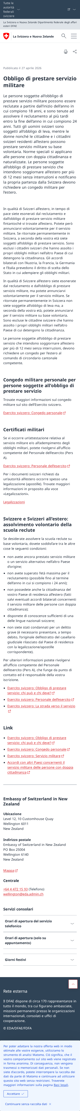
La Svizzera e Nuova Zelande (33, 36)
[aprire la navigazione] (74, 36)
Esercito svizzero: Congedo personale (32, 413)
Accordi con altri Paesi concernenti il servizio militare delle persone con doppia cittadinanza (40, 767)
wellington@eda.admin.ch (23, 894)
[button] (73, 984)
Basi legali (61, 1085)
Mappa (8, 870)
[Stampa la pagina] (65, 51)
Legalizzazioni (14, 502)
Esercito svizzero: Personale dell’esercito (34, 466)
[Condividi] (74, 51)
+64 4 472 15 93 (15, 889)
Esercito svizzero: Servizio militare (34, 756)
